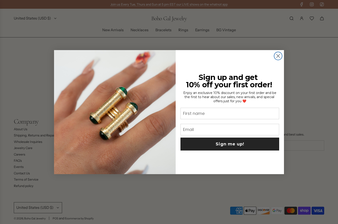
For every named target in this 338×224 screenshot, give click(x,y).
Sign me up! (230, 144)
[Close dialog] (278, 56)
